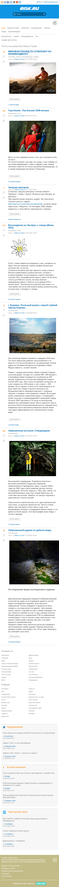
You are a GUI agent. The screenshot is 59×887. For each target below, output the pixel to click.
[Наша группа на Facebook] (8, 2)
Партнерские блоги (18, 812)
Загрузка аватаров (18, 187)
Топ (36, 36)
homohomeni (9, 736)
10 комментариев (14, 642)
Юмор (3, 708)
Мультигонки (33, 666)
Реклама (32, 713)
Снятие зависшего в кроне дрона (16, 831)
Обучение (32, 694)
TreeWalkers (9, 824)
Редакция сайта (10, 746)
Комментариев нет (14, 219)
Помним (31, 711)
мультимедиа (14, 31)
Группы (47, 28)
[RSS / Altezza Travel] (2, 2)
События (25, 28)
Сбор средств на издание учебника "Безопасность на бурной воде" (29, 733)
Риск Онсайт (33, 700)
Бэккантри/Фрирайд (35, 677)
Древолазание (34, 655)
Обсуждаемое (27, 36)
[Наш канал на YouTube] (17, 2)
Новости (19, 57)
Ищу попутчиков (34, 702)
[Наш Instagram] (14, 2)
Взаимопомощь (6, 711)
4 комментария (13, 425)
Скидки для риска (9, 40)
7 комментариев (14, 524)
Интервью (4, 689)
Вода (3, 661)
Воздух (31, 661)
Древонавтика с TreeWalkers (14, 841)
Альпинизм (12, 113)
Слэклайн (11, 57)
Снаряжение (36, 28)
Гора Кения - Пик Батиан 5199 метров (28, 110)
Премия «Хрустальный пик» (12, 871)
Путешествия (13, 310)
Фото (3, 691)
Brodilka (7, 776)
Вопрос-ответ (13, 28)
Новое (16, 36)
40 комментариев (14, 299)
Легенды (4, 705)
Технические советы (8, 697)
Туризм (3, 677)
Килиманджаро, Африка (31, 57)
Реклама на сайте (8, 868)
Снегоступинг (6, 674)
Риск (3, 28)
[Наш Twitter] (11, 2)
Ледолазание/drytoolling (9, 666)
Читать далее (14, 99)
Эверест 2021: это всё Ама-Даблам (16, 743)
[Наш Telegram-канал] (20, 2)
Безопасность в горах (36, 697)
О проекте (5, 874)
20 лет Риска (6, 876)
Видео (31, 691)
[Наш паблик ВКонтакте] (5, 2)
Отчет (19, 113)
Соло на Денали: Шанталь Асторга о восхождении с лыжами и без (29, 773)
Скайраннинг (33, 669)
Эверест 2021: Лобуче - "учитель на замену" (20, 753)
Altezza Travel (19, 59)
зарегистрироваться (51, 2)
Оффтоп (4, 713)
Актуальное (6, 36)
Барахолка (5, 716)
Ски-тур (31, 672)
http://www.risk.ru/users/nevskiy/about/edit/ (25, 204)
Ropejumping (33, 680)
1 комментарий (13, 104)
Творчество (33, 705)
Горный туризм (34, 663)
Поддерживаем (15, 727)
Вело (30, 658)
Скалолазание (6, 672)
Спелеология (12, 433)
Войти (39, 2)
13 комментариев (14, 181)
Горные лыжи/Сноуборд (9, 663)
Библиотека (5, 702)
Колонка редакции (16, 767)
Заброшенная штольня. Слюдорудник (29, 431)
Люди (3, 31)
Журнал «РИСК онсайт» (10, 866)
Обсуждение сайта (35, 708)
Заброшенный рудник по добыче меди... (30, 530)
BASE (3, 680)
